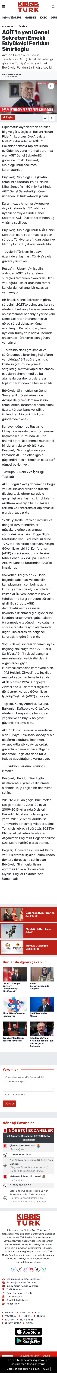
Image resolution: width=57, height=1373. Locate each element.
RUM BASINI (26, 1319)
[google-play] (29, 1341)
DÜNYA (41, 1316)
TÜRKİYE (22, 26)
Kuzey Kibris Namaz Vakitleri (22, 1286)
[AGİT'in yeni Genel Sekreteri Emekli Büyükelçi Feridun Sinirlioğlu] (28, 97)
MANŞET (30, 17)
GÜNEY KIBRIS (13, 1323)
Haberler (7, 26)
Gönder (9, 1103)
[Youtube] (31, 1269)
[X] (19, 1269)
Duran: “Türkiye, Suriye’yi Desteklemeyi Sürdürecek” (11, 987)
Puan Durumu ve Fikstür (19, 1293)
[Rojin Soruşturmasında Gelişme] (42, 973)
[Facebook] (13, 1269)
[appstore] (29, 1332)
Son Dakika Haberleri (17, 1300)
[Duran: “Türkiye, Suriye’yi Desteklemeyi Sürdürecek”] (15, 973)
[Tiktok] (37, 1269)
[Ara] (53, 7)
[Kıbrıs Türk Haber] (28, 6)
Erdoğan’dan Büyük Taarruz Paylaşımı (13, 1039)
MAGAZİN (25, 1312)
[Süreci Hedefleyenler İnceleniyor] (15, 1004)
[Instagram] (25, 1269)
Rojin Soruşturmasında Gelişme (39, 986)
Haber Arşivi (13, 1303)
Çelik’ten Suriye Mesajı (38, 1014)
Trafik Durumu (14, 1289)
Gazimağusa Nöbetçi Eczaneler (23, 1279)
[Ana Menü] (3, 6)
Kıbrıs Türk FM (11, 17)
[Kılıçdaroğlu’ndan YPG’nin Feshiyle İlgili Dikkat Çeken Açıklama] (42, 1028)
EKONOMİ (10, 1319)
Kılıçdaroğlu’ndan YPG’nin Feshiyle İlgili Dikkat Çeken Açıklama (42, 1042)
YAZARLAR (11, 1316)
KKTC (43, 17)
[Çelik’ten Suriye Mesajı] (42, 1004)
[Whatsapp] (43, 1269)
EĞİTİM (30, 1323)
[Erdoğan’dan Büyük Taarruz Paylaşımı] (15, 1028)
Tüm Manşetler (14, 1296)
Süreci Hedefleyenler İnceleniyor (14, 1014)
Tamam (46, 1369)
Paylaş (9, 117)
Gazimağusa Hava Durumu (21, 1282)
